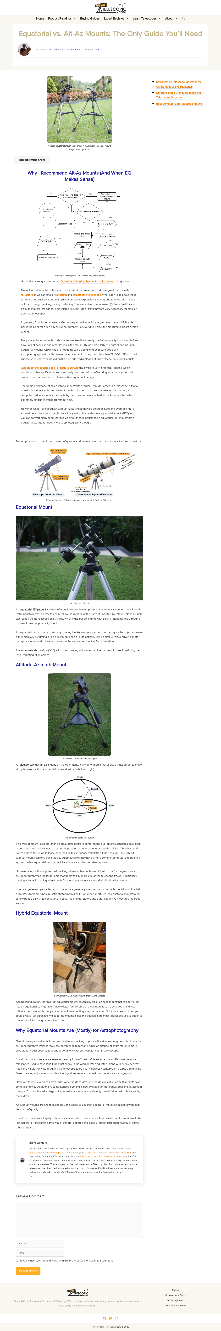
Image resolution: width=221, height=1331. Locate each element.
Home (40, 18)
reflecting (61, 295)
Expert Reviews (114, 18)
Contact (175, 1289)
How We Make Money (176, 1305)
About (169, 18)
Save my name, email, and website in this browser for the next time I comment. (66, 1260)
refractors (27, 295)
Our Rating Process (175, 1300)
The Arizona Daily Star (119, 1152)
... (31, 1174)
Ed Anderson (73, 49)
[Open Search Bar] (183, 18)
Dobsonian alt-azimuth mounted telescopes (87, 281)
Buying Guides (90, 18)
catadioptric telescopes (87, 295)
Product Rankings (60, 18)
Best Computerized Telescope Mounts (179, 104)
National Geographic (52, 1152)
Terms (102, 1326)
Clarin (88, 1152)
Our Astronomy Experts (175, 1295)
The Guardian (99, 1152)
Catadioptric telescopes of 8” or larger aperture (50, 368)
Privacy (95, 1326)
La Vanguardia (71, 1152)
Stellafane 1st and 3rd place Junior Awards (102, 1156)
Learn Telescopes (145, 18)
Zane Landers (54, 49)
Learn (96, 49)
